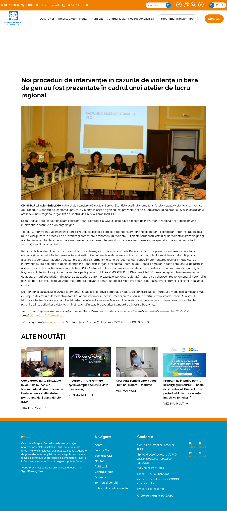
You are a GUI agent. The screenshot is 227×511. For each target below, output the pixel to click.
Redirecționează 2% (141, 18)
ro (211, 5)
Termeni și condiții (106, 482)
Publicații (98, 18)
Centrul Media (116, 18)
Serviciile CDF (104, 455)
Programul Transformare (177, 18)
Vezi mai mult (31, 407)
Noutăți (84, 18)
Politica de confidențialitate (112, 488)
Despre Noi (102, 450)
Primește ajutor (67, 18)
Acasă (99, 445)
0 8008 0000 (42, 5)
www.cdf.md (57, 322)
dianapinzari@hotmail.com (47, 315)
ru (217, 5)
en (223, 5)
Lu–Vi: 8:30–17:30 (77, 5)
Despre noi (47, 18)
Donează (214, 18)
